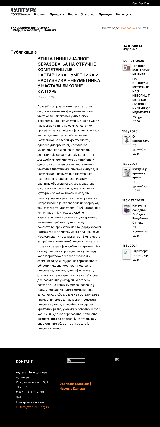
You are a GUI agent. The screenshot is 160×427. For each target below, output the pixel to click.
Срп (135, 3)
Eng (146, 3)
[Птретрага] (62, 30)
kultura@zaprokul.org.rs (32, 407)
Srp (141, 3)
